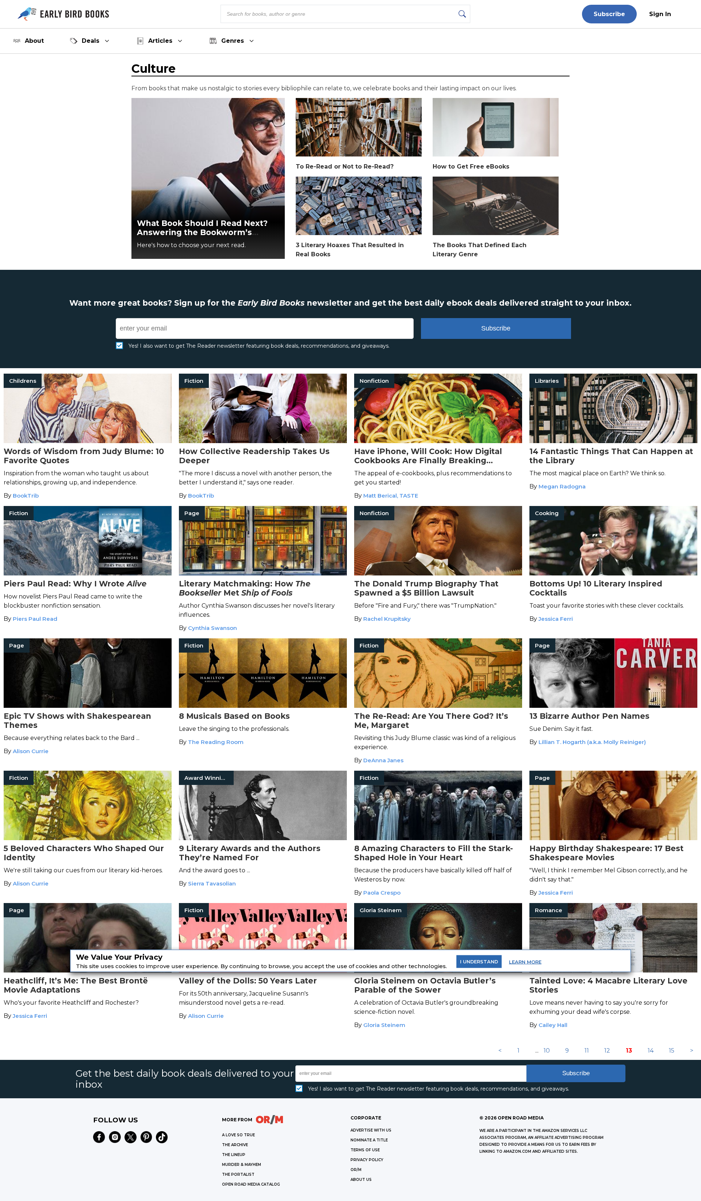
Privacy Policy (366, 1159)
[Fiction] (263, 441)
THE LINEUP (233, 1154)
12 (607, 1050)
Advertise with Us (370, 1130)
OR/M (355, 1169)
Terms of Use (365, 1150)
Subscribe (609, 14)
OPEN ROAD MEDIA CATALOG (251, 1184)
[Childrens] (88, 441)
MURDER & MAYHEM (241, 1164)
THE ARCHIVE (235, 1145)
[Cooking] (613, 573)
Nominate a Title (369, 1140)
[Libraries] (613, 441)
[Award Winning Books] (263, 838)
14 (651, 1050)
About (34, 40)
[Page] (263, 573)
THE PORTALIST (238, 1174)
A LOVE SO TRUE (238, 1135)
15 (671, 1050)
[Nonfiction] (438, 441)
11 (587, 1050)
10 (547, 1050)
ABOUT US (361, 1179)
